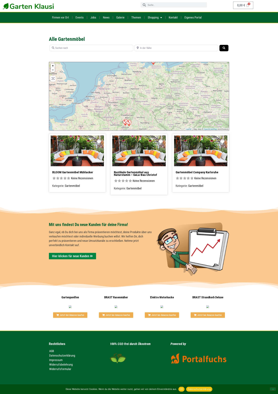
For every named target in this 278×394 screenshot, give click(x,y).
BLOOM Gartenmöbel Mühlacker (72, 172)
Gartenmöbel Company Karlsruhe (197, 172)
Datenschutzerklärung (62, 355)
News (106, 17)
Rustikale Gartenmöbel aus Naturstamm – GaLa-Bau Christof (135, 173)
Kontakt (173, 17)
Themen (136, 17)
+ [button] (53, 65)
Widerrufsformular (60, 369)
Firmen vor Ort (60, 17)
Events (80, 17)
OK (181, 389)
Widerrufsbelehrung (61, 364)
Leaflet (188, 129)
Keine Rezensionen (82, 178)
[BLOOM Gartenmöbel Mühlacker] (129, 123)
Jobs (93, 17)
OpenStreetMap (210, 129)
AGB (51, 351)
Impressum (56, 360)
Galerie (120, 17)
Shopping (153, 17)
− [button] (53, 70)
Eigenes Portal (193, 17)
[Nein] (273, 389)
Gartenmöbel (72, 185)
